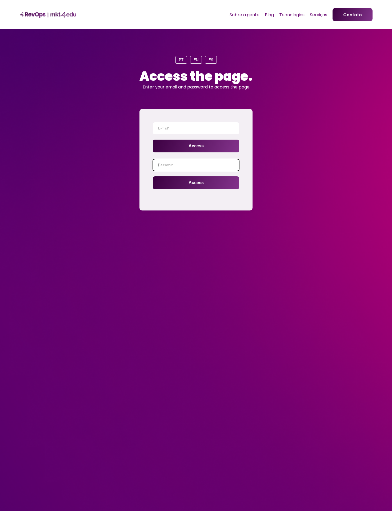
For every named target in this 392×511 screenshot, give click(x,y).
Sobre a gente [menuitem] (244, 15)
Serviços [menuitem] (318, 15)
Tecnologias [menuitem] (292, 15)
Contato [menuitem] (352, 15)
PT (181, 60)
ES (211, 60)
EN (196, 60)
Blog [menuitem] (269, 15)
